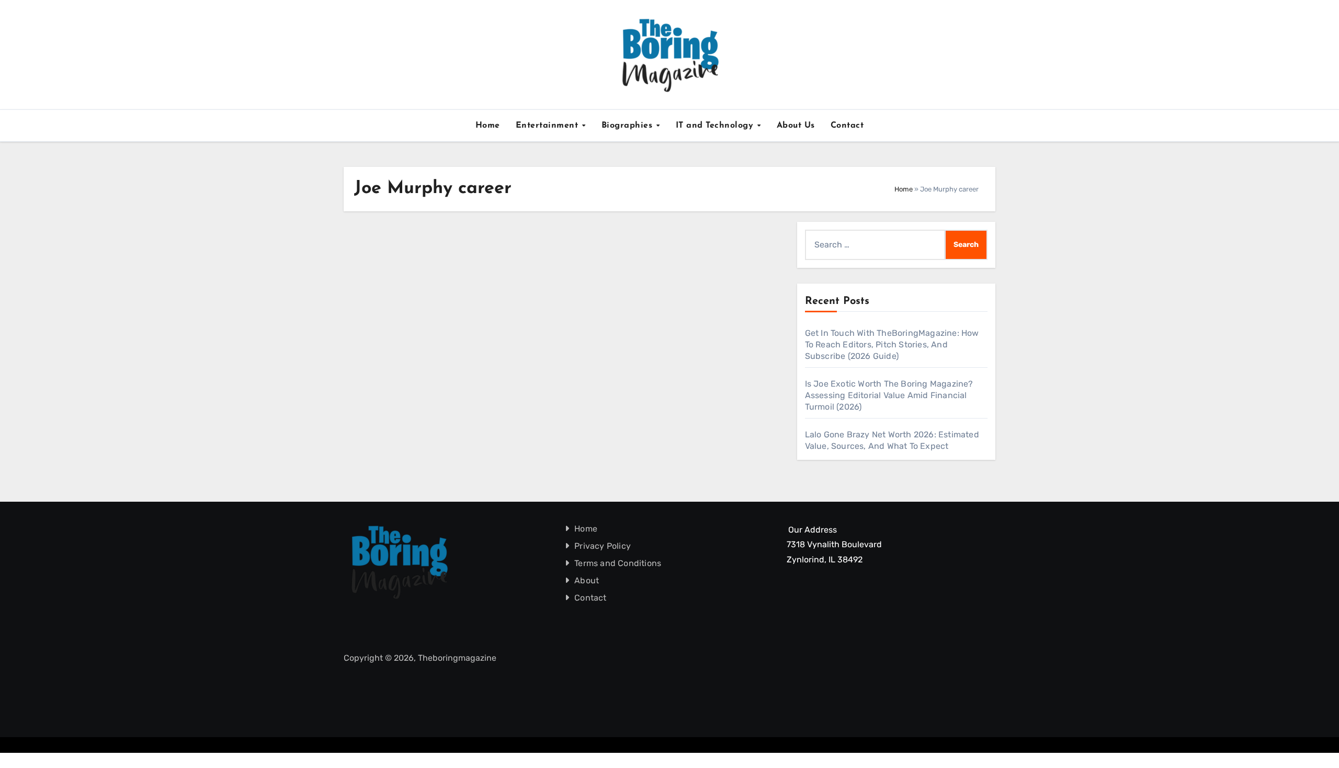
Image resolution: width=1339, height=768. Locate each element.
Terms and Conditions (618, 563)
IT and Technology (716, 125)
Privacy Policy (603, 546)
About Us (796, 125)
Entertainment (548, 125)
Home (487, 125)
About (587, 580)
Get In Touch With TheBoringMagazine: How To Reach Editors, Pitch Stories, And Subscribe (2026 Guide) (892, 344)
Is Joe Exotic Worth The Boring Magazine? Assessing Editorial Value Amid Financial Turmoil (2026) (889, 395)
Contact (847, 125)
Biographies (628, 125)
